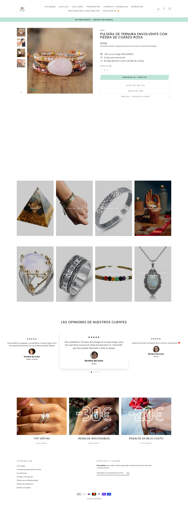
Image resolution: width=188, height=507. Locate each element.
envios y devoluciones (135, 96)
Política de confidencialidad (27, 480)
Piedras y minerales (116, 7)
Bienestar (137, 7)
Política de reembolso (25, 484)
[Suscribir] (128, 472)
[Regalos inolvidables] (94, 416)
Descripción (135, 91)
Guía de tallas (135, 85)
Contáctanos (22, 473)
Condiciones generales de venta (29, 469)
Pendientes (93, 7)
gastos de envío (123, 46)
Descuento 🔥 (111, 11)
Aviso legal (21, 466)
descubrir (94, 443)
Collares (77, 7)
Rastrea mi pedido (24, 488)
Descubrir (41, 443)
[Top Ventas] (42, 416)
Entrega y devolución (25, 477)
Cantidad (106, 66)
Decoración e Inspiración (84, 11)
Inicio (102, 30)
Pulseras (50, 7)
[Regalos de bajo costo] (146, 416)
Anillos (63, 7)
